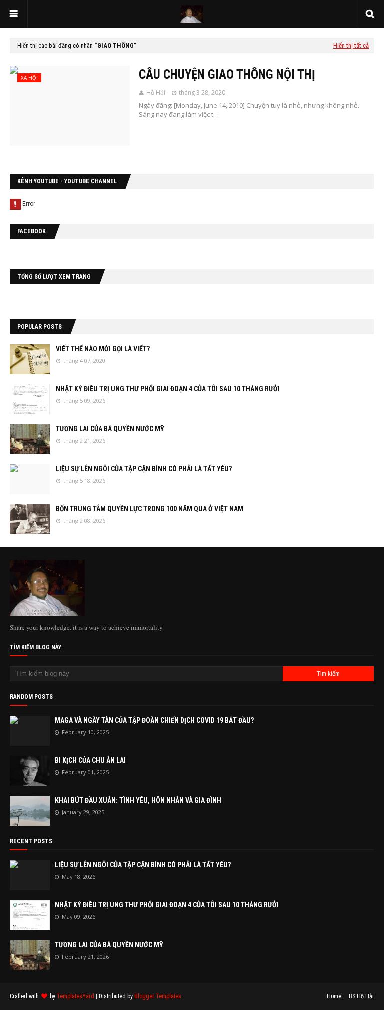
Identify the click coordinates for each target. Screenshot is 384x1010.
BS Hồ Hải (361, 996)
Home (334, 996)
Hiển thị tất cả (351, 45)
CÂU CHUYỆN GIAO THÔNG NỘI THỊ (227, 74)
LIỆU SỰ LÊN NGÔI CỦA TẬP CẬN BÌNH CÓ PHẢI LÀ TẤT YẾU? (144, 469)
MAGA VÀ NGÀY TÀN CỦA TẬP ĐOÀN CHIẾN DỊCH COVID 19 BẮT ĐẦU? (154, 720)
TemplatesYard (75, 996)
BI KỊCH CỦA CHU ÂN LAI (90, 760)
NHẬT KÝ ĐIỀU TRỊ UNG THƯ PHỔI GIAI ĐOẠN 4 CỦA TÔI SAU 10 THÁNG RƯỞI (168, 389)
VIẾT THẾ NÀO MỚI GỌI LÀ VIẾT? (103, 349)
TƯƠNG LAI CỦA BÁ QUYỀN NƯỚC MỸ (110, 429)
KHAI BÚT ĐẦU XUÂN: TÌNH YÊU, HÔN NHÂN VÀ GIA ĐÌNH (138, 800)
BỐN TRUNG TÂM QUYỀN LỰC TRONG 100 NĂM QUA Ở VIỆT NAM (150, 509)
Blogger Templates (158, 996)
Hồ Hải (156, 92)
